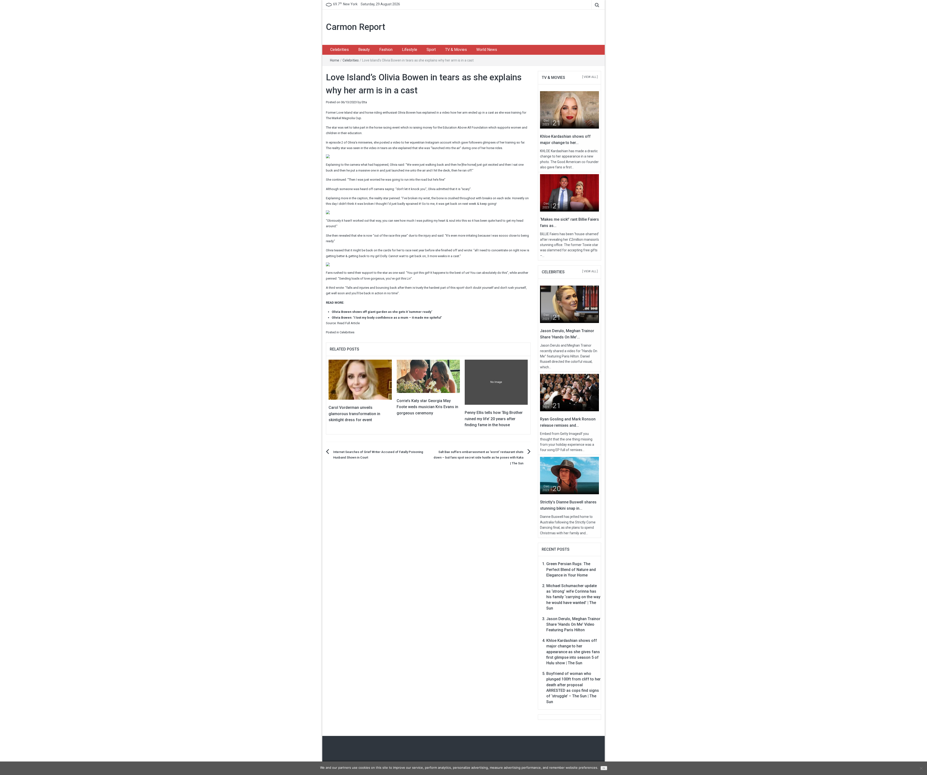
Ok (604, 768)
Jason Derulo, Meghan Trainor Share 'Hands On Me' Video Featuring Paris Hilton (573, 624)
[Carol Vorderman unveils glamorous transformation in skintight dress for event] (360, 379)
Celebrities (339, 49)
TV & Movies (456, 49)
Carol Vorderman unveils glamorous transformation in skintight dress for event (354, 413)
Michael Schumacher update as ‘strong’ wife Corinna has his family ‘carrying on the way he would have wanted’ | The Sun (573, 597)
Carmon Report (355, 27)
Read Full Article (348, 323)
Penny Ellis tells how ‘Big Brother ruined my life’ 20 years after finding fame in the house (494, 418)
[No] (921, 768)
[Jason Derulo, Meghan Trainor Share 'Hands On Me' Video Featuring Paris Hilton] (569, 304)
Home (334, 60)
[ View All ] (590, 77)
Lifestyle (409, 49)
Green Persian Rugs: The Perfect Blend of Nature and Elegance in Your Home (571, 569)
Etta (364, 102)
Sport (431, 49)
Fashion (386, 49)
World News (486, 49)
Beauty (364, 49)
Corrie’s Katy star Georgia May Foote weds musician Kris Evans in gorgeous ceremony (427, 406)
